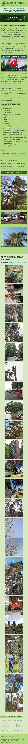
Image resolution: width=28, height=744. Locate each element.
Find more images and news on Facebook (14, 262)
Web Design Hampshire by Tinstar (7, 742)
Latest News (15, 11)
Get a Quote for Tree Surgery (14, 172)
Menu (14, 14)
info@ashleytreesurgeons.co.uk (14, 10)
